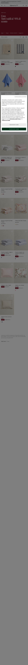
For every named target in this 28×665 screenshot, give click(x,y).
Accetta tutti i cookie (14, 129)
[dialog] (14, 113)
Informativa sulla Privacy (15, 118)
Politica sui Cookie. (6, 120)
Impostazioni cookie (14, 124)
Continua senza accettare (20, 96)
